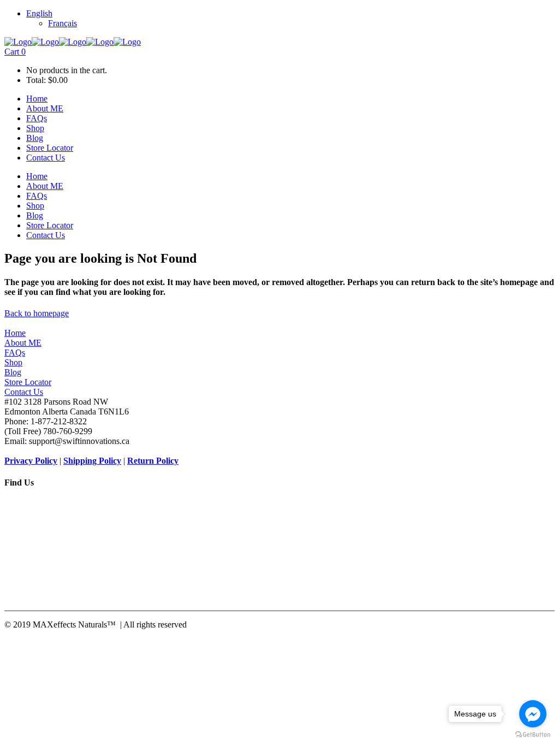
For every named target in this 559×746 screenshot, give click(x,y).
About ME (22, 342)
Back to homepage (36, 313)
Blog (12, 372)
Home (15, 333)
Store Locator (27, 382)
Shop (13, 362)
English (39, 13)
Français (62, 23)
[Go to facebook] (532, 713)
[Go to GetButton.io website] (532, 734)
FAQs (14, 352)
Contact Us (23, 391)
